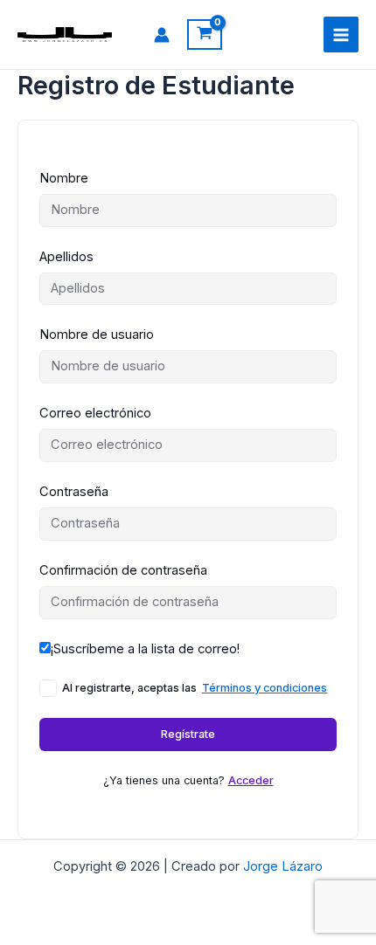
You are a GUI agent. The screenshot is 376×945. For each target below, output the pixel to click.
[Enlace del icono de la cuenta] (162, 35)
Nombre (63, 178)
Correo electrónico (95, 413)
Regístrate (188, 734)
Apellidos (66, 257)
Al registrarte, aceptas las (194, 687)
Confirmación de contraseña (123, 570)
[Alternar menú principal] (341, 34)
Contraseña (73, 492)
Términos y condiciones (264, 687)
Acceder (251, 780)
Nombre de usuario (96, 334)
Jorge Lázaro (283, 866)
